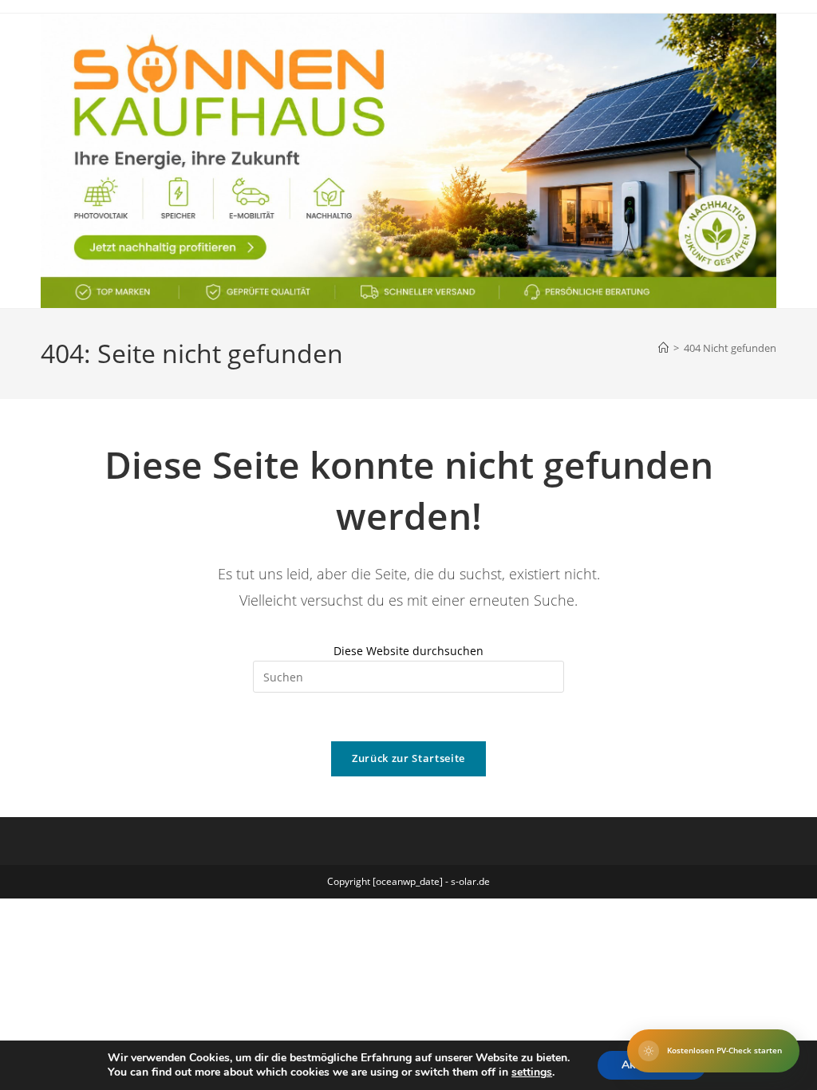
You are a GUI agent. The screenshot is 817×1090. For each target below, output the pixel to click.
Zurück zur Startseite (408, 758)
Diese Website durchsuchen (408, 650)
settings (531, 1072)
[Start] (663, 348)
